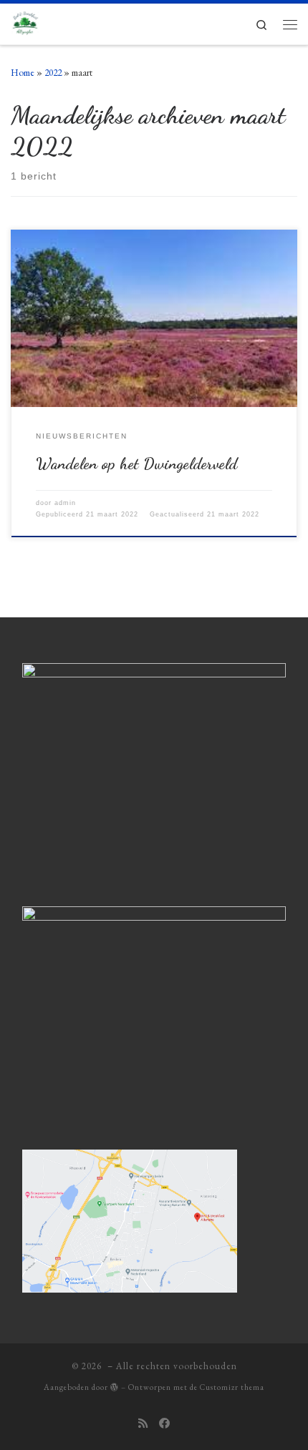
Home (22, 73)
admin (65, 502)
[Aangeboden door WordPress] (114, 1387)
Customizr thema (232, 1387)
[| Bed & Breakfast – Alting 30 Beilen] (27, 22)
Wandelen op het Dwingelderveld (136, 463)
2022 (53, 73)
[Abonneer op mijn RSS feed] (143, 1424)
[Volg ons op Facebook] (164, 1424)
